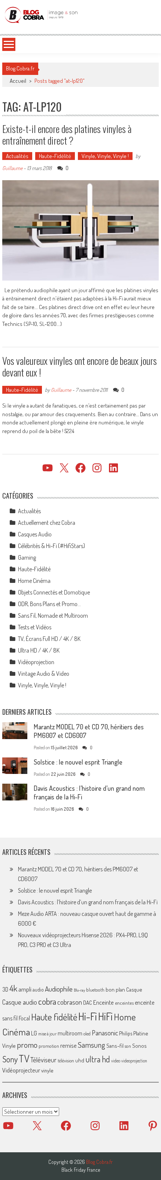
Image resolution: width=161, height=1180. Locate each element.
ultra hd (97, 1059)
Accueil (18, 80)
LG (34, 1033)
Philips (125, 1033)
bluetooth (95, 990)
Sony (10, 1059)
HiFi (105, 1016)
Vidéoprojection (36, 662)
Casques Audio (35, 534)
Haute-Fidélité (55, 156)
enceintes (124, 1002)
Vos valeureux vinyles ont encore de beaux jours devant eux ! (79, 366)
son (128, 1046)
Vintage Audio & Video (43, 673)
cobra (47, 1001)
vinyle (47, 1070)
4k (13, 988)
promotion (49, 1046)
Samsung (91, 1045)
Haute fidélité (54, 1017)
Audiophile (59, 988)
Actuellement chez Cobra (46, 522)
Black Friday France (80, 1170)
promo (27, 1045)
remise (68, 1045)
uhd (79, 1060)
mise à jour (47, 1034)
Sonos (139, 1045)
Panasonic (105, 1032)
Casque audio (19, 1002)
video (115, 1060)
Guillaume (12, 168)
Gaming (27, 557)
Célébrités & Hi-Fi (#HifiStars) (51, 546)
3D (5, 989)
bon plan (115, 989)
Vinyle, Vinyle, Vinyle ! (105, 156)
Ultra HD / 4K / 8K (39, 650)
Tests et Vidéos (34, 627)
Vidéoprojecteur (21, 1070)
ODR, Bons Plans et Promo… (49, 604)
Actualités (17, 156)
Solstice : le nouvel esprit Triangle (78, 762)
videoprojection (134, 1060)
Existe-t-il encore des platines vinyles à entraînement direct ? (66, 134)
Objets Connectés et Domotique (54, 592)
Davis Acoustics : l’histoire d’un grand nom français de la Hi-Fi (88, 902)
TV (24, 1058)
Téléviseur (43, 1060)
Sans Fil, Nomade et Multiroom (53, 615)
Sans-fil (115, 1045)
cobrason (69, 1002)
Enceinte (103, 1002)
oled (87, 1034)
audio (38, 989)
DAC (87, 1002)
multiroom (70, 1033)
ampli (24, 989)
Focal (24, 1018)
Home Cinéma (34, 580)
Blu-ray (79, 990)
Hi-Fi (87, 1016)
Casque (134, 989)
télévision (66, 1060)
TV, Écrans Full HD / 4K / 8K (49, 638)
